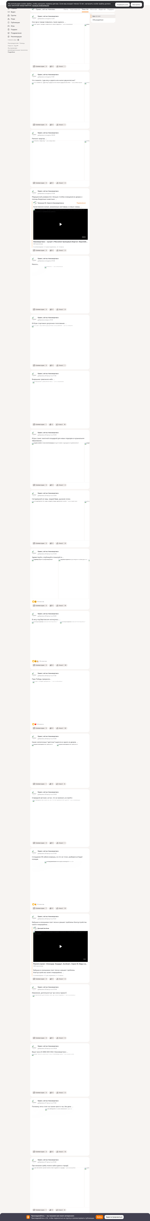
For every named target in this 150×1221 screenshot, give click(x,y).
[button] (40, 66)
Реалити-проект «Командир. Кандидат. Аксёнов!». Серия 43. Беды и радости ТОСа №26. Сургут (60, 964)
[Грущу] (35, 601)
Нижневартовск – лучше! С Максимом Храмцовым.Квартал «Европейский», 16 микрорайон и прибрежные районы (60, 242)
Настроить (136, 5)
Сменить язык (12, 40)
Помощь (22, 43)
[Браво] (35, 904)
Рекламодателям (13, 43)
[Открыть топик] (60, 22)
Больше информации (40, 5)
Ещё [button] (15, 46)
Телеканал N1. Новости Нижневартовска (51, 203)
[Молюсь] (37, 661)
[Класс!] (33, 601)
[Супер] (35, 724)
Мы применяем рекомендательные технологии (18, 50)
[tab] (66, 9)
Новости (10, 46)
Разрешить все (122, 5)
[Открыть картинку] (58, 44)
